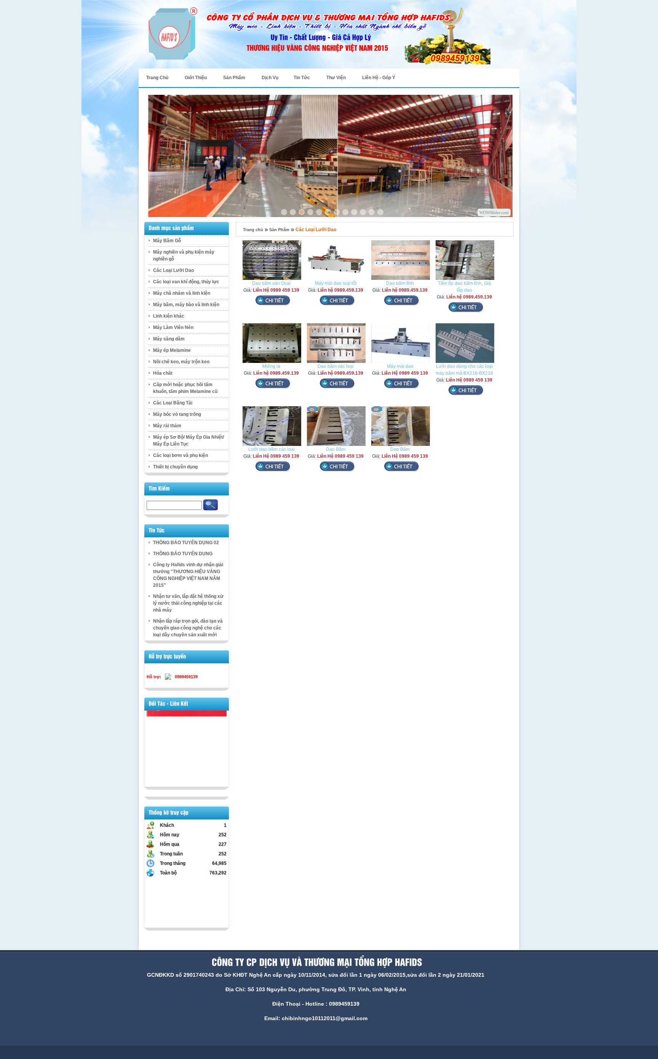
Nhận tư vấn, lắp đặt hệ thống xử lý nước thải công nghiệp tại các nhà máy (188, 603)
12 (363, 212)
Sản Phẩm (279, 229)
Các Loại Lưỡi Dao (173, 270)
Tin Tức (302, 77)
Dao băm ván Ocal (271, 283)
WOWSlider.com (494, 212)
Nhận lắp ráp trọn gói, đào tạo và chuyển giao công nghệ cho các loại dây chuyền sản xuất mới (188, 627)
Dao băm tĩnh (400, 283)
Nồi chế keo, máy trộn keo (181, 361)
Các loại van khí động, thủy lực (186, 281)
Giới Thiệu (196, 77)
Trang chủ (253, 229)
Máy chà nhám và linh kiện (181, 293)
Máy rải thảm (167, 425)
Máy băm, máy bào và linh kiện (186, 304)
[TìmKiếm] (159, 489)
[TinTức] (157, 530)
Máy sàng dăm (169, 339)
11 (354, 212)
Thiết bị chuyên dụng (175, 467)
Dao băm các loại (336, 366)
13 (372, 212)
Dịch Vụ (270, 77)
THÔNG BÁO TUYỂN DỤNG (182, 553)
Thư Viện (336, 77)
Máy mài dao (400, 366)
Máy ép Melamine (172, 350)
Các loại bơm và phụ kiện (180, 455)
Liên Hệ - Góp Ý (378, 77)
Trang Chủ (157, 77)
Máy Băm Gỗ (167, 240)
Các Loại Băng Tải (172, 403)
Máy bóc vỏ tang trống (177, 414)
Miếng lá (271, 366)
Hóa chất (162, 373)
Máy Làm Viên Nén (173, 327)
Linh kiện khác (168, 316)
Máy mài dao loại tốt (335, 283)
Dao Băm (335, 449)
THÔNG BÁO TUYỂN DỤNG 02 (186, 542)
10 (345, 212)
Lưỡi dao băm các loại (271, 449)
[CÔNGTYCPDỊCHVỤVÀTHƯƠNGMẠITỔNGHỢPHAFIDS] (315, 962)
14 (380, 212)
